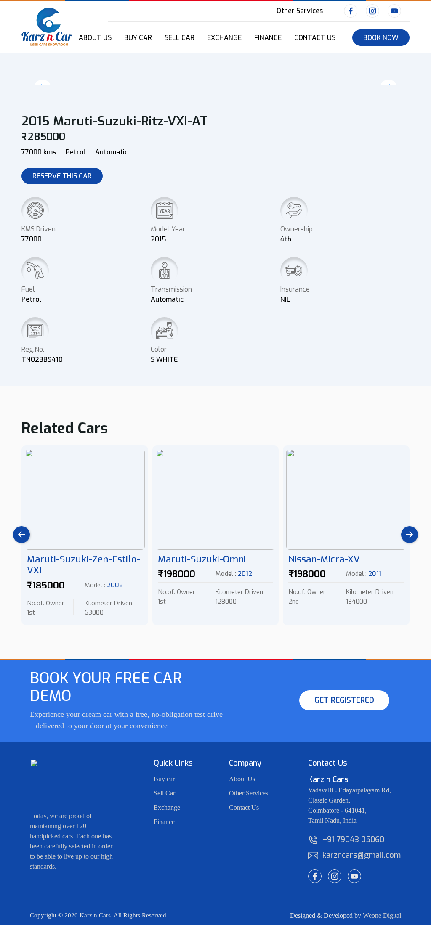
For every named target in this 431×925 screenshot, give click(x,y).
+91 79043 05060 (353, 840)
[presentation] (21, 534)
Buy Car (138, 37)
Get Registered (344, 700)
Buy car (164, 778)
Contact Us (314, 37)
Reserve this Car (62, 176)
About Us (242, 778)
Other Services (300, 10)
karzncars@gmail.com (356, 855)
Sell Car (179, 37)
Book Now (381, 37)
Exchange (224, 37)
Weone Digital (382, 915)
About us (95, 37)
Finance (268, 37)
